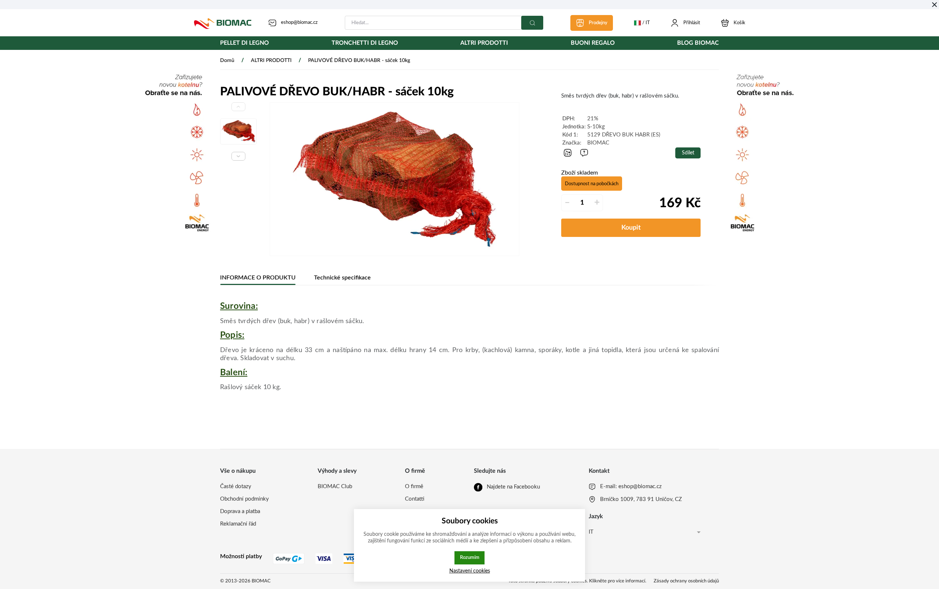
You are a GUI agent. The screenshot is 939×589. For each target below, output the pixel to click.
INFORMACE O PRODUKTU (258, 278)
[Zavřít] (934, 4)
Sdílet (688, 153)
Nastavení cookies (469, 571)
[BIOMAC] (223, 23)
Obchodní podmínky (244, 499)
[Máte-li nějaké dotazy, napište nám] (584, 152)
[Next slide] (238, 156)
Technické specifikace (342, 278)
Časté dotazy (235, 486)
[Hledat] (532, 23)
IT (591, 532)
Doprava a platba (240, 511)
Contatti (414, 499)
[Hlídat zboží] (567, 152)
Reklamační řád (238, 524)
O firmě (414, 486)
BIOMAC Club (335, 486)
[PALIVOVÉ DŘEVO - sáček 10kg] (394, 179)
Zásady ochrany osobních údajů (686, 581)
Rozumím (469, 557)
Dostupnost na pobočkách (591, 183)
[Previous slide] (238, 106)
